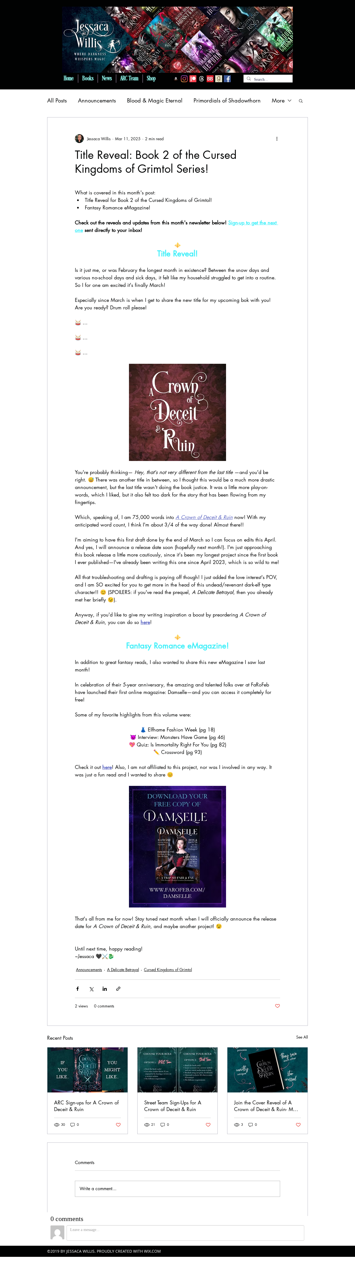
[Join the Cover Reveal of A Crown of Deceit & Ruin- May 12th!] (267, 1069)
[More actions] (276, 138)
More (278, 100)
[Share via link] (118, 988)
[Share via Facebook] (77, 988)
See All (302, 1037)
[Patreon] (192, 78)
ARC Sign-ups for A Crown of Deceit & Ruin (86, 1105)
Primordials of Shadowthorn (227, 100)
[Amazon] (175, 78)
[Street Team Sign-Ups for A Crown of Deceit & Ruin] (178, 1069)
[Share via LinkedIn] (104, 988)
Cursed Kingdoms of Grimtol (168, 969)
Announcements (97, 100)
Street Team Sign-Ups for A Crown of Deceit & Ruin (172, 1105)
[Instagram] (184, 78)
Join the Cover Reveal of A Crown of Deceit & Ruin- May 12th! (266, 1105)
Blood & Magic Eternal (154, 100)
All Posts (57, 100)
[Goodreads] (218, 78)
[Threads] (201, 78)
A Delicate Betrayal (123, 969)
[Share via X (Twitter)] (91, 988)
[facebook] (227, 78)
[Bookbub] (210, 78)
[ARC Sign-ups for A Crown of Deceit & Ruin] (87, 1069)
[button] (300, 100)
